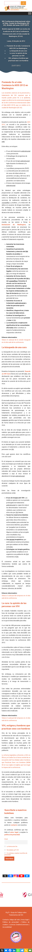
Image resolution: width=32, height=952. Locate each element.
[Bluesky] (27, 876)
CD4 (27, 554)
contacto (14, 825)
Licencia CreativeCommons (19, 924)
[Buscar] (23, 3)
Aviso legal (25, 920)
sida (3, 142)
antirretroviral (25, 151)
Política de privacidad (11, 922)
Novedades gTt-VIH (12, 850)
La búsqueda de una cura (18, 51)
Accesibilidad (7, 927)
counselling (5, 203)
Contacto (6, 920)
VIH (5, 139)
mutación (5, 420)
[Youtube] (21, 876)
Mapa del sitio (15, 920)
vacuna (11, 539)
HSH (10, 743)
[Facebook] (10, 876)
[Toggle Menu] (29, 13)
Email (6, 839)
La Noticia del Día (11, 846)
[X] (5, 876)
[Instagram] (16, 876)
